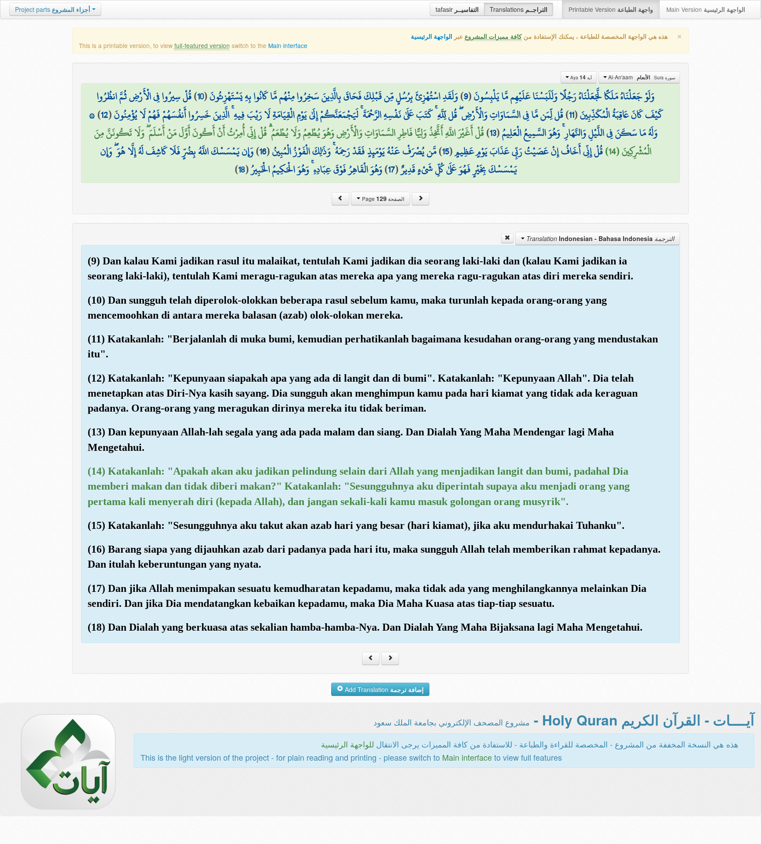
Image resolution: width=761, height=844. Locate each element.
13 (493, 132)
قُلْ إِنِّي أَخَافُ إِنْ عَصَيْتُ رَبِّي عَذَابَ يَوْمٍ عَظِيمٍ (529, 151)
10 (200, 96)
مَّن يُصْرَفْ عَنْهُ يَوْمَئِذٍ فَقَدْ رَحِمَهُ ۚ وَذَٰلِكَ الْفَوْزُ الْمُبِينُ (354, 151)
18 (241, 169)
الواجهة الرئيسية (431, 36)
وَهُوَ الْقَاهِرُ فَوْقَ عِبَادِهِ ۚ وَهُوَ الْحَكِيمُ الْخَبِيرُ (316, 169)
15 (445, 151)
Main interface (287, 45)
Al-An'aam (641, 77)
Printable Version (611, 9)
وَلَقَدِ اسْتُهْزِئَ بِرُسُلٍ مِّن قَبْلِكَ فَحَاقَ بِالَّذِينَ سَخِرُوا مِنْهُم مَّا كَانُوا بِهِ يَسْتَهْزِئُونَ (334, 96)
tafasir (457, 9)
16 (262, 151)
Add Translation (383, 689)
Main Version (705, 9)
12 (104, 114)
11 (571, 114)
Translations (518, 9)
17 (391, 169)
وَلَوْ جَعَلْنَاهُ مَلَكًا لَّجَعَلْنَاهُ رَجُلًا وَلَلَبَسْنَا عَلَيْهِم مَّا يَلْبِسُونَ (564, 96)
